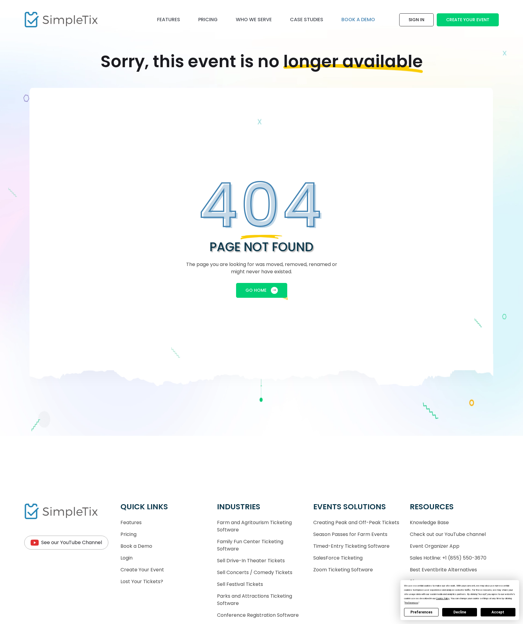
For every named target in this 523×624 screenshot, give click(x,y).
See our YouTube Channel (71, 542)
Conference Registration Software (258, 615)
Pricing (208, 19)
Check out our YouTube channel (448, 534)
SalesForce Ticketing (338, 557)
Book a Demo (136, 546)
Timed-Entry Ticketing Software (351, 546)
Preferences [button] (411, 602)
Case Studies (306, 19)
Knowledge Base (429, 522)
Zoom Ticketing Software (343, 569)
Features (168, 19)
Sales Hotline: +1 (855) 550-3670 (448, 557)
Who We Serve (254, 19)
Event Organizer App (434, 546)
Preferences (421, 612)
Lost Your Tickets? (141, 581)
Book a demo (358, 19)
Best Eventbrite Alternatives (443, 569)
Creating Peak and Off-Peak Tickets (356, 522)
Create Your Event (467, 20)
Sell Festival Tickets (240, 584)
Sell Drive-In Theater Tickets (251, 560)
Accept (498, 612)
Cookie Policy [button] (442, 598)
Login (126, 557)
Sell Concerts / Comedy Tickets (254, 572)
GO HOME (255, 290)
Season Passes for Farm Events (350, 534)
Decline (459, 612)
